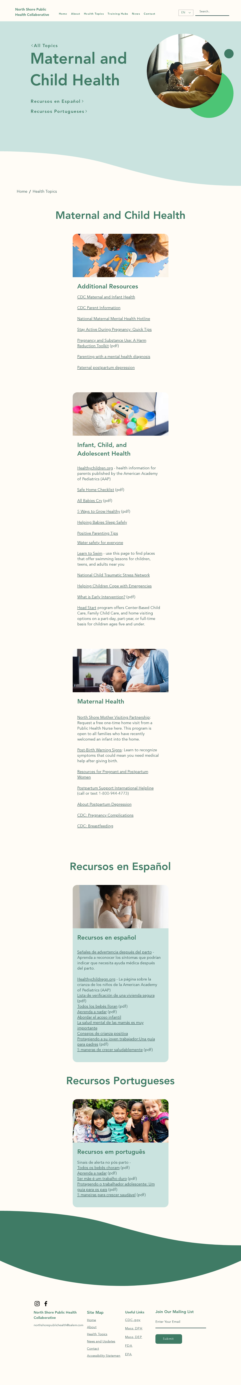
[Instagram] (37, 1303)
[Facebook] (45, 1303)
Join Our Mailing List (174, 1312)
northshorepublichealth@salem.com (58, 1325)
